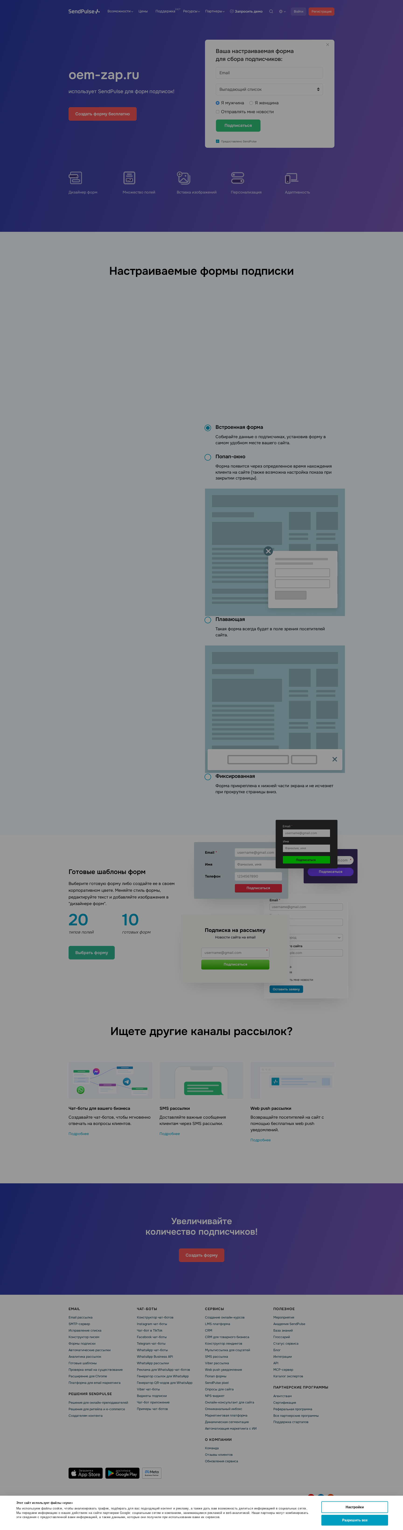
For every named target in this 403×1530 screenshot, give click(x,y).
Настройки (355, 1507)
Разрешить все (355, 1520)
